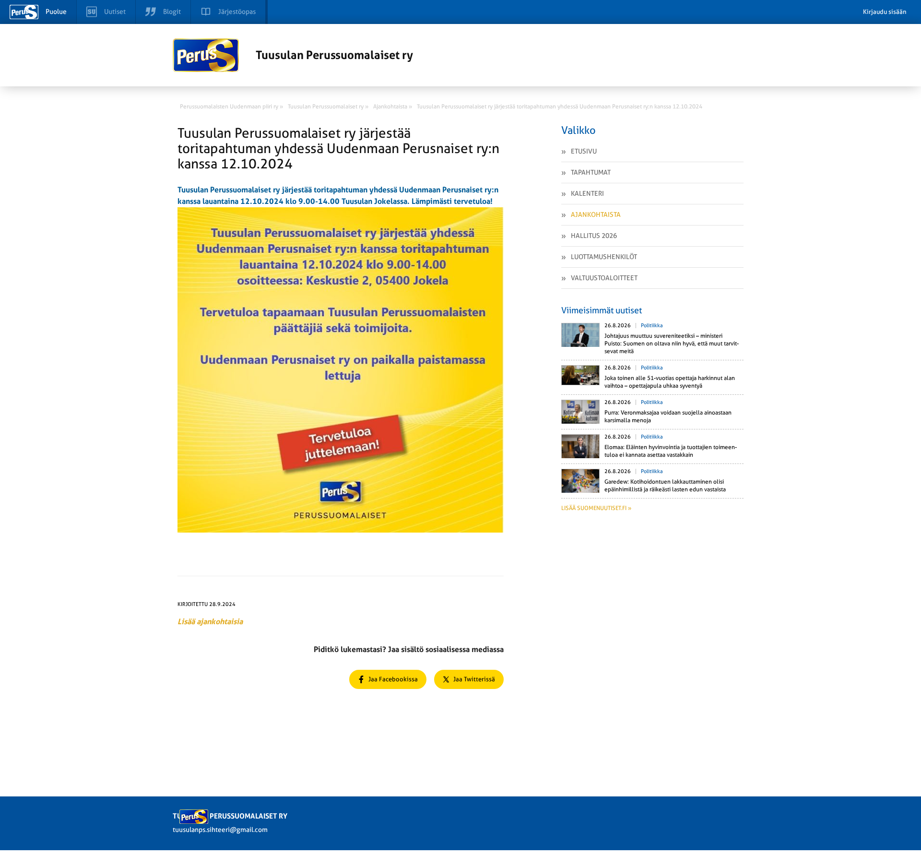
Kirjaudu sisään (885, 11)
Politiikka (652, 325)
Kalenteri (587, 193)
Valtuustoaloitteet (604, 278)
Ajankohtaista (596, 214)
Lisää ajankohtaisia (210, 621)
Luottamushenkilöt (604, 257)
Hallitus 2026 (594, 235)
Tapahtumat (591, 172)
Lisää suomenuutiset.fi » (596, 508)
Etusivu (584, 151)
